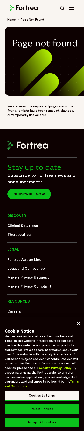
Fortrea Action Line (24, 259)
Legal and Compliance (26, 268)
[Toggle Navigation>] (71, 8)
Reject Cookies (42, 409)
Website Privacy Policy (54, 368)
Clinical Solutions (22, 225)
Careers (14, 311)
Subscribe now (29, 194)
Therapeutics (19, 234)
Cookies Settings (42, 395)
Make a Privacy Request (28, 277)
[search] (62, 8)
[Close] (78, 323)
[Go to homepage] (24, 10)
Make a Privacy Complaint (29, 286)
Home (11, 19)
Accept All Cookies (42, 422)
